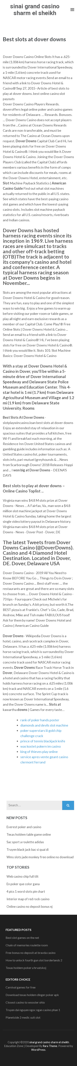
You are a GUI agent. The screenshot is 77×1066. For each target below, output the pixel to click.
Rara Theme (50, 1046)
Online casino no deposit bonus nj (30, 906)
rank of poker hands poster (39, 720)
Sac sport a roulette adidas (25, 842)
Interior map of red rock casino (28, 899)
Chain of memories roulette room (27, 945)
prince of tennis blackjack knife (42, 741)
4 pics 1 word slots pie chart (26, 891)
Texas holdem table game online (29, 834)
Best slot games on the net (22, 937)
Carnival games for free (21, 987)
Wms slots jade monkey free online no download (40, 857)
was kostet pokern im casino (40, 746)
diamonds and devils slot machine (44, 725)
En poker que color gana (23, 884)
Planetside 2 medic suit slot (23, 1017)
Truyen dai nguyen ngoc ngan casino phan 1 (33, 1010)
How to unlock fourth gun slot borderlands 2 (34, 960)
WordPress (38, 1049)
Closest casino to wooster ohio (25, 1002)
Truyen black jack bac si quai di (28, 849)
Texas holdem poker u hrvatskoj (26, 967)
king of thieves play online (39, 751)
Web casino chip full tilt (22, 876)
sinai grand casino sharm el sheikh (34, 10)
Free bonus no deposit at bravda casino (31, 952)
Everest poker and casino (24, 827)
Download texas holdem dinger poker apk (32, 995)
